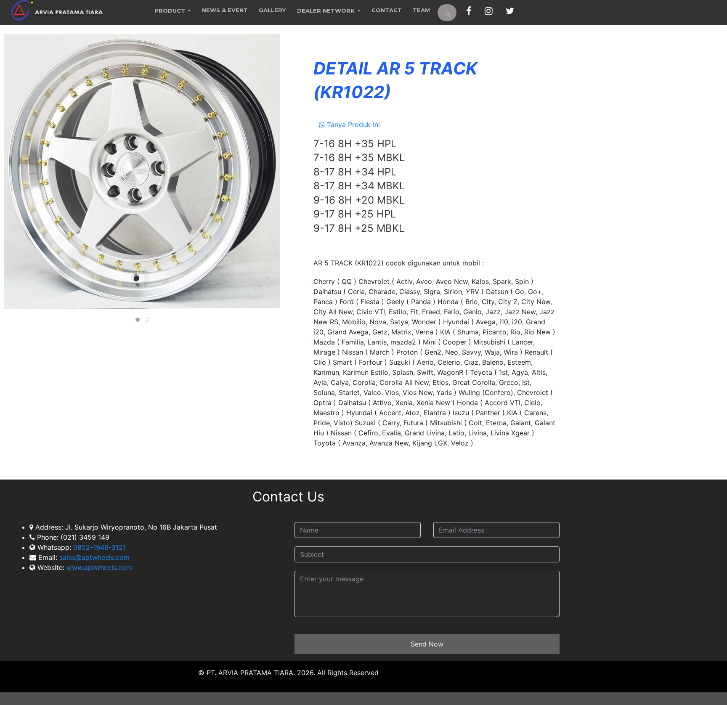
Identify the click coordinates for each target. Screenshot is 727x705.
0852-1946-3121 (99, 547)
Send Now (427, 644)
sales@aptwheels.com (93, 558)
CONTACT (386, 10)
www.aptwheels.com (99, 568)
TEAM (421, 10)
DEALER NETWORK (326, 10)
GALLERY (272, 10)
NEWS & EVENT (225, 10)
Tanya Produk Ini (352, 124)
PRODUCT (170, 10)
